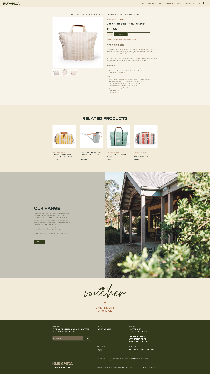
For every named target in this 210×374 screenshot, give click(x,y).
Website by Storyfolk (126, 367)
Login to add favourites (138, 34)
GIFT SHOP (75, 14)
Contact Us (189, 3)
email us (134, 358)
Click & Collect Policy (129, 39)
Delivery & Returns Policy (114, 39)
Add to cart (120, 34)
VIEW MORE (39, 241)
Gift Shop (169, 3)
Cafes (160, 3)
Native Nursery (148, 3)
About (179, 3)
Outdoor (86, 14)
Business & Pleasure (116, 20)
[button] (100, 19)
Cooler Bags (99, 14)
